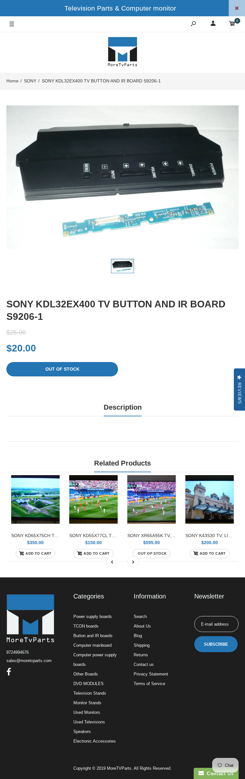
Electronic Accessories (94, 741)
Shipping (142, 645)
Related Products (122, 463)
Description (123, 407)
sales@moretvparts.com (29, 660)
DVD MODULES (88, 683)
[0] (232, 24)
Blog (138, 635)
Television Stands (89, 693)
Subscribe (216, 644)
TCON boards (86, 626)
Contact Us (219, 773)
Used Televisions (89, 722)
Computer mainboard (92, 645)
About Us (142, 626)
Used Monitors (86, 712)
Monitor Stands (87, 702)
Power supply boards (92, 616)
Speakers (82, 731)
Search (140, 616)
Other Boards (85, 674)
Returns (141, 654)
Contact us (144, 664)
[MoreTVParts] (122, 52)
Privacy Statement (151, 674)
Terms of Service (149, 683)
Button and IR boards (93, 635)
